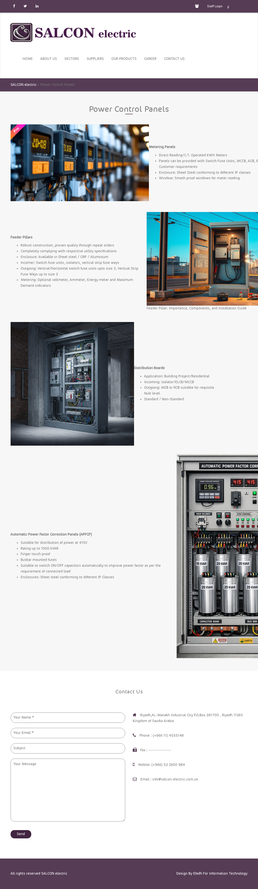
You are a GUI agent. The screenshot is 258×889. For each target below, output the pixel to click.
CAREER (150, 59)
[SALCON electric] (73, 32)
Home (28, 59)
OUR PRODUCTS (124, 59)
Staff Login (214, 6)
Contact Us (174, 59)
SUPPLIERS (95, 59)
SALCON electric (54, 873)
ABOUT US (48, 59)
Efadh (197, 873)
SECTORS (71, 59)
